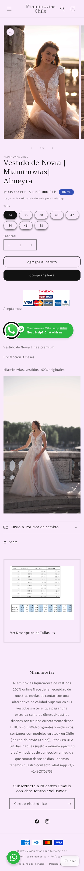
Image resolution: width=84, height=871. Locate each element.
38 (41, 215)
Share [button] (13, 542)
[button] (9, 9)
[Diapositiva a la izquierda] (32, 148)
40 (57, 215)
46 (26, 225)
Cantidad (10, 236)
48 (41, 225)
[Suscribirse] (69, 803)
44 (10, 225)
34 (10, 215)
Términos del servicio (32, 863)
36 (26, 215)
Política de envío (59, 863)
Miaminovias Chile (38, 851)
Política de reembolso (33, 856)
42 (72, 215)
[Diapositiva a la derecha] (52, 148)
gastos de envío (16, 198)
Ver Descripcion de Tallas (30, 632)
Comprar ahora (42, 275)
